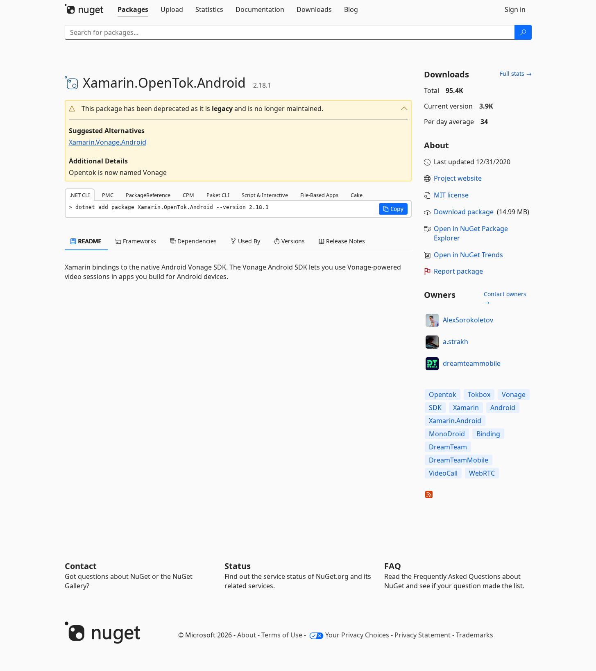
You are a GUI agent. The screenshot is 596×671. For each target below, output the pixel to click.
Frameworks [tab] (138, 241)
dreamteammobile (472, 363)
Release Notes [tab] (344, 241)
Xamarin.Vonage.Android (107, 142)
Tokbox (479, 394)
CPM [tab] (188, 195)
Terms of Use (281, 634)
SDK (435, 407)
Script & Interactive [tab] (265, 195)
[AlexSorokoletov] (432, 320)
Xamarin (466, 407)
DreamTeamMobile (458, 460)
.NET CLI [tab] (80, 195)
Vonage (514, 394)
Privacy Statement (422, 634)
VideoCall (443, 473)
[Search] (523, 32)
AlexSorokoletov (468, 319)
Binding (488, 433)
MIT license (451, 194)
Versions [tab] (292, 241)
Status (237, 565)
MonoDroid (447, 433)
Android (502, 407)
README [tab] (89, 241)
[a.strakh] (432, 342)
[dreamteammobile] (432, 363)
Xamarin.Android (455, 420)
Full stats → (516, 73)
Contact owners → (505, 298)
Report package (458, 271)
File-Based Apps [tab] (319, 195)
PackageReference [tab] (148, 195)
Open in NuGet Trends (468, 254)
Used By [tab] (248, 241)
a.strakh (455, 341)
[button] (238, 108)
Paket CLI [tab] (217, 195)
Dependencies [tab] (196, 241)
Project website (458, 178)
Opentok (442, 394)
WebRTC (482, 473)
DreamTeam (448, 446)
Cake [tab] (357, 195)
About (246, 634)
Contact (81, 565)
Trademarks (474, 634)
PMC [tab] (107, 195)
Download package (464, 211)
